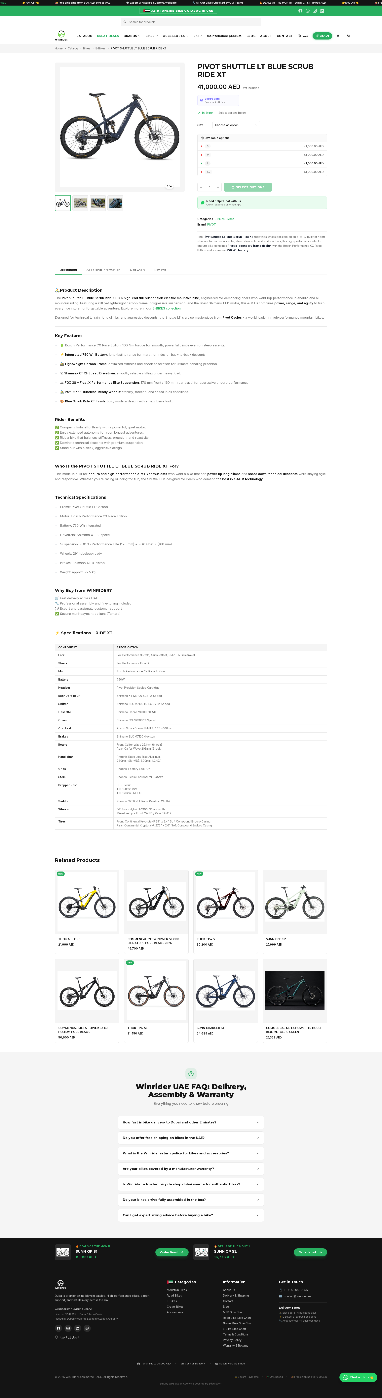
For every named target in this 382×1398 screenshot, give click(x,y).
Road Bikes (174, 1295)
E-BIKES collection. (167, 308)
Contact (228, 1301)
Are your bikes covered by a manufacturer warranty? (168, 1169)
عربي (306, 35)
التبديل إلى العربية (70, 1337)
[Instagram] (315, 11)
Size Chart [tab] (137, 270)
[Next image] (179, 127)
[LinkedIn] (322, 11)
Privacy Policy (232, 1340)
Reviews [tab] (160, 270)
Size (200, 125)
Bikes (86, 48)
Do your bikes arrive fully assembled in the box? (164, 1200)
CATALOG (84, 36)
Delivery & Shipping (236, 1295)
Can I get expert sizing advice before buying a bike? (168, 1215)
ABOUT (266, 36)
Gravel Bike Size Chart (237, 1323)
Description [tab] (68, 270)
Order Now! (168, 1252)
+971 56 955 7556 (296, 1290)
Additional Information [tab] (103, 270)
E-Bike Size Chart (234, 1329)
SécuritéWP (215, 1383)
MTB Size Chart (233, 1312)
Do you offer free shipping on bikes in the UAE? (164, 1138)
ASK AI (324, 35)
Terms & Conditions (235, 1334)
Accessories (175, 1312)
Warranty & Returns (235, 1345)
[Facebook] (300, 11)
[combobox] (236, 125)
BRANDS (130, 36)
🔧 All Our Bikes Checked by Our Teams (181, 2)
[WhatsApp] (308, 11)
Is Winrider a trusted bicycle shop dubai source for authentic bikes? (181, 1184)
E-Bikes (100, 48)
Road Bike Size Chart (237, 1317)
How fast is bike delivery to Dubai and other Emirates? (169, 1122)
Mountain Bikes (177, 1290)
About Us (229, 1290)
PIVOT (211, 224)
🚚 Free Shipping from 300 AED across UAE (45, 2)
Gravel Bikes (175, 1306)
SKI (196, 36)
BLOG (251, 36)
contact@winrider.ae (297, 1296)
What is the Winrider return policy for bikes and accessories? (176, 1153)
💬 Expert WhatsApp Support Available (114, 2)
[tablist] (191, 270)
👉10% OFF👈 (313, 2)
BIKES (150, 36)
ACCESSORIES (174, 36)
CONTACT (285, 36)
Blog (226, 1306)
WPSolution (175, 1383)
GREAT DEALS (108, 36)
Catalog (73, 48)
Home (59, 48)
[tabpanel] (191, 560)
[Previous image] (60, 127)
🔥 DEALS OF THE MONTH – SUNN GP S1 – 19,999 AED (255, 2)
